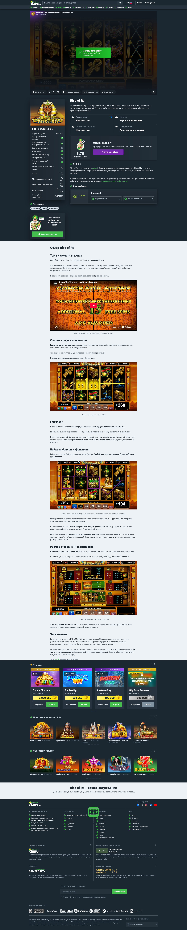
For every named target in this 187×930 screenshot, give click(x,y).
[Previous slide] (151, 664)
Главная (35, 7)
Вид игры (123, 117)
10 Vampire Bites (118, 774)
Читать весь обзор (110, 152)
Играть (52, 704)
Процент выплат (82, 117)
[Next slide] (155, 664)
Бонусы (68, 7)
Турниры (120, 7)
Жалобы (91, 7)
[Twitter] (142, 805)
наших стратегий (117, 624)
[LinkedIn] (151, 805)
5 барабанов (53, 208)
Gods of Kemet (40, 740)
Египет (44, 208)
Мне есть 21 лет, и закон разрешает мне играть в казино (84, 897)
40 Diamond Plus (67, 774)
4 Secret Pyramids (141, 741)
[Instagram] (146, 805)
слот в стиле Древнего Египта (76, 260)
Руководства (79, 7)
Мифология (35, 208)
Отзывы (110, 7)
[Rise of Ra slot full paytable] (93, 589)
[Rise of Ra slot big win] (93, 387)
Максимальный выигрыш (85, 127)
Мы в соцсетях (142, 802)
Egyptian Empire (67, 740)
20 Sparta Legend (41, 774)
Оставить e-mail (67, 890)
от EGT (82, 265)
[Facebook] (138, 805)
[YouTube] (155, 805)
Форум (101, 7)
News (130, 7)
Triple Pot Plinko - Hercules (119, 741)
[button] (108, 92)
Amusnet (94, 168)
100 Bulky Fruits (144, 774)
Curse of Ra (91, 741)
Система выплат (126, 127)
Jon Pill (57, 659)
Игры (59, 7)
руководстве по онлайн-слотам (114, 181)
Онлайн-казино (48, 7)
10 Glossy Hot (91, 774)
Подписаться (119, 891)
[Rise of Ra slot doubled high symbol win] (93, 486)
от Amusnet (41, 15)
